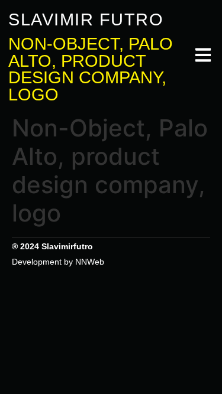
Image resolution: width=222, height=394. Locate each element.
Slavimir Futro (85, 19)
